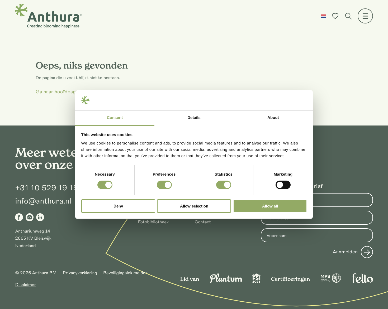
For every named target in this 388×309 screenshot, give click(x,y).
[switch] (164, 185)
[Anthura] (48, 16)
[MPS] (331, 281)
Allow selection (194, 206)
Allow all (270, 206)
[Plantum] (226, 281)
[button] (323, 16)
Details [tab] (194, 117)
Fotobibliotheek (153, 222)
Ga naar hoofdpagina (59, 92)
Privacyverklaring (80, 273)
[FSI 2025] (256, 281)
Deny (118, 206)
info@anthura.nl (43, 201)
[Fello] (362, 281)
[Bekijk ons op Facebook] (19, 217)
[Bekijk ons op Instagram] (30, 217)
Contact (203, 222)
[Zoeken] (348, 16)
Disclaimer (25, 284)
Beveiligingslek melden (125, 273)
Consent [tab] (115, 117)
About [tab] (273, 117)
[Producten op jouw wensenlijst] (335, 16)
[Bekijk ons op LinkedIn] (40, 217)
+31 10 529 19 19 (46, 188)
